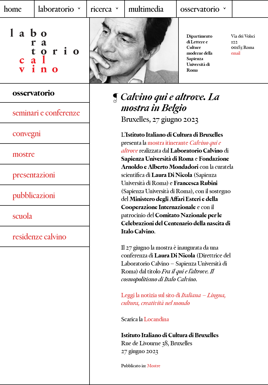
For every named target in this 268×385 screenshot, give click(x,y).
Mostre (24, 154)
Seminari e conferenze (46, 112)
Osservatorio (199, 9)
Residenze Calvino (39, 236)
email (235, 53)
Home (12, 9)
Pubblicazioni (34, 195)
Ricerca (101, 9)
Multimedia (146, 9)
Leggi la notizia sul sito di (173, 299)
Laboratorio (56, 9)
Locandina (156, 319)
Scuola (22, 216)
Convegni (27, 133)
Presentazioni (34, 174)
